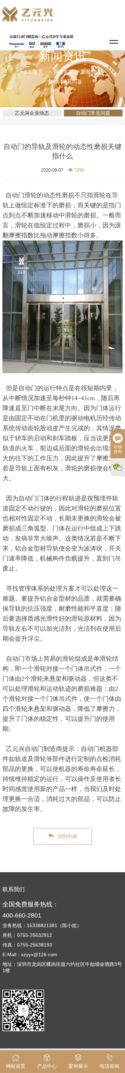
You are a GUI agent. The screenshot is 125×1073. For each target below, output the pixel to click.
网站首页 (63, 72)
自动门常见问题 (65, 81)
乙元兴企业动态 (32, 113)
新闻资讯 (90, 72)
